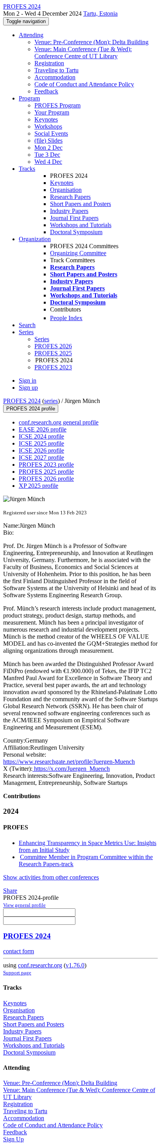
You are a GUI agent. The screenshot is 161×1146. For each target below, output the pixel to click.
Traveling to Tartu (56, 70)
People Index (66, 318)
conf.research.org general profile (58, 422)
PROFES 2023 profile (46, 464)
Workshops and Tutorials (80, 225)
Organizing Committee (78, 253)
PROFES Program (57, 105)
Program (29, 98)
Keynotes (46, 119)
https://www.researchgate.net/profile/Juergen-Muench (69, 761)
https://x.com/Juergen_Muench (71, 768)
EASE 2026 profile (42, 429)
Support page (17, 973)
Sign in (27, 380)
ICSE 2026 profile (41, 450)
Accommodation (54, 77)
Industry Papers (69, 211)
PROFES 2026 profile (46, 478)
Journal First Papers (74, 218)
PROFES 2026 (53, 346)
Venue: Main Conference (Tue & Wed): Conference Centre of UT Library (83, 52)
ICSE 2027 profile (41, 457)
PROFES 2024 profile (30, 409)
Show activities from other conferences (51, 877)
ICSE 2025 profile (41, 443)
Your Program (51, 112)
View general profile (24, 905)
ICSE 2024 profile (41, 436)
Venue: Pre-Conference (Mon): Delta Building (91, 42)
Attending (31, 35)
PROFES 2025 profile (46, 471)
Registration (49, 63)
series (51, 401)
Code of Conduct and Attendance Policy (84, 84)
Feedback (46, 91)
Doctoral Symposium (76, 232)
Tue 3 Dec (47, 154)
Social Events (51, 133)
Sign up (28, 387)
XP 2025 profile (38, 485)
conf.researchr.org (40, 965)
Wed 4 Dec (48, 161)
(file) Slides (48, 140)
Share (10, 890)
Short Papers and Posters (80, 204)
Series (41, 339)
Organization (35, 239)
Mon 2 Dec (48, 147)
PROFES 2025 (53, 353)
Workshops (48, 126)
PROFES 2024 (22, 401)
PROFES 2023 (53, 367)
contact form (18, 951)
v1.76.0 (75, 965)
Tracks (27, 168)
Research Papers (70, 196)
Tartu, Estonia (100, 13)
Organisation (66, 189)
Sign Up (13, 1139)
